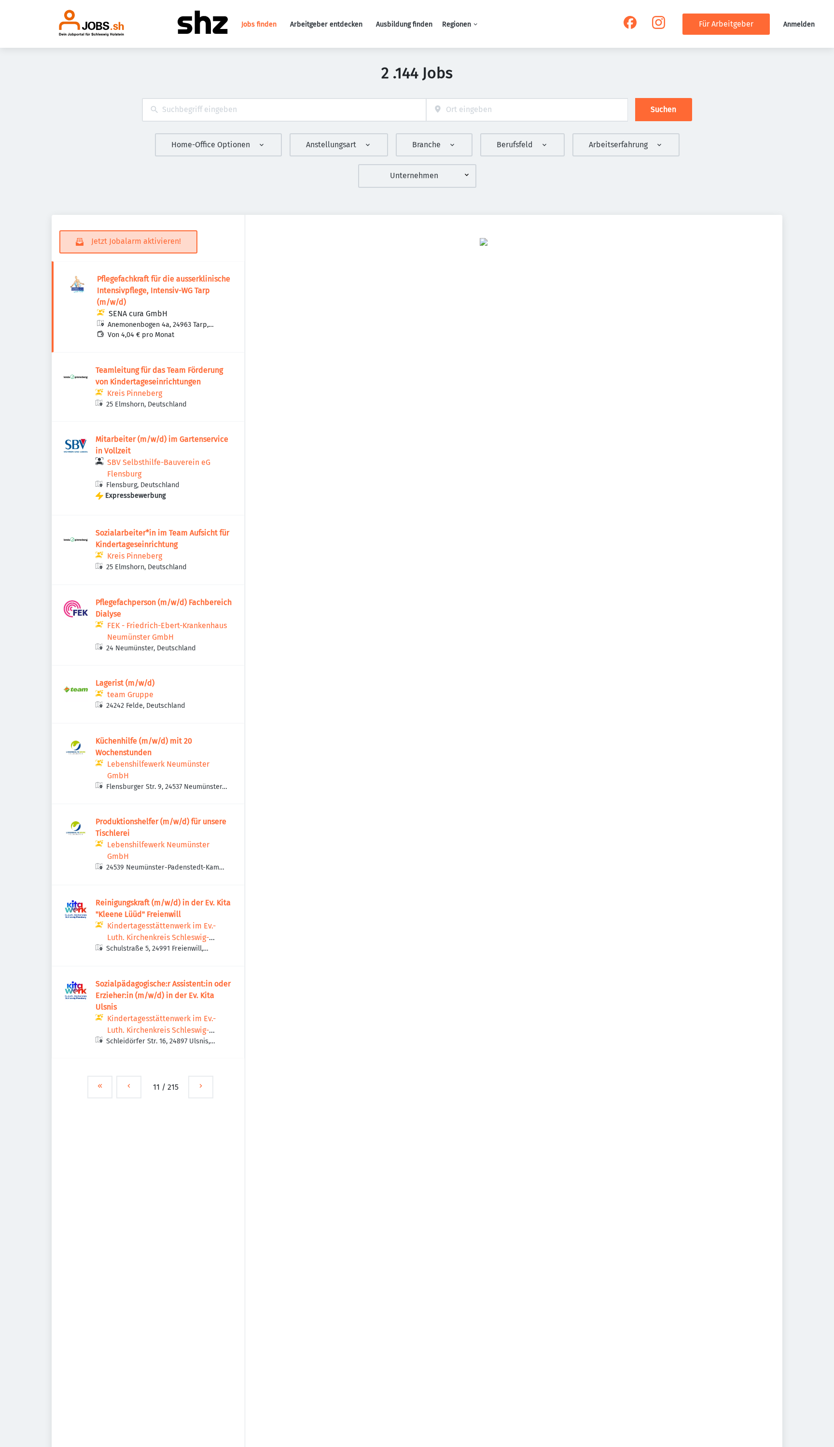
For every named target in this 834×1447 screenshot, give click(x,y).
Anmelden (799, 24)
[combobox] (284, 110)
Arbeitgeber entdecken (326, 24)
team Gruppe (130, 694)
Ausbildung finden (404, 24)
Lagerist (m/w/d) (125, 683)
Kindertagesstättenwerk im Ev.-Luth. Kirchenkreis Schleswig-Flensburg (161, 937)
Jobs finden (259, 24)
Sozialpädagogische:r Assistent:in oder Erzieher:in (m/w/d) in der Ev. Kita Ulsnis (163, 995)
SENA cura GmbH (138, 313)
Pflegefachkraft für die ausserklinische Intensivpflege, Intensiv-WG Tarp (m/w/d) (163, 290)
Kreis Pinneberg (134, 393)
